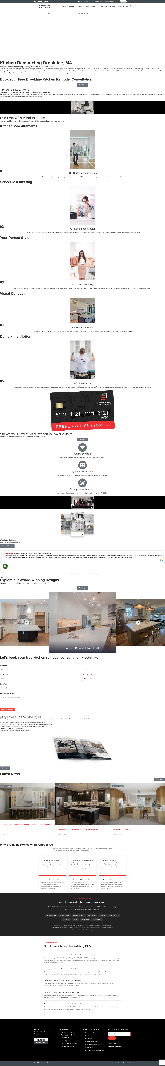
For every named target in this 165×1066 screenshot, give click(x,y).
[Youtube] (47, 1)
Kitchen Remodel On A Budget (125, 829)
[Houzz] (38, 1)
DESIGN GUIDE (123, 1)
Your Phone (87, 675)
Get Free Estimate (7, 709)
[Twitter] (42, 1)
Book (119, 6)
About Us (94, 6)
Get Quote (113, 6)
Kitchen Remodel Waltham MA (82, 648)
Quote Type (4, 684)
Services (71, 6)
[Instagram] (40, 1)
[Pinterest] (45, 1)
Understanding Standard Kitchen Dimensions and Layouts (26, 825)
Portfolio (81, 6)
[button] (27, 623)
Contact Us (104, 6)
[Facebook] (35, 1)
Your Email (4, 675)
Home (64, 6)
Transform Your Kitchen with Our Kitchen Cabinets (78, 829)
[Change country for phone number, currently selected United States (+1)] (85, 679)
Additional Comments (7, 693)
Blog (87, 6)
